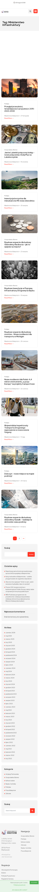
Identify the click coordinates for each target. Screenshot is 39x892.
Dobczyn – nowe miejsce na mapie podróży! (19, 475)
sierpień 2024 (10, 662)
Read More (8, 118)
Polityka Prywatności (8, 876)
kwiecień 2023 (10, 713)
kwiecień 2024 (10, 675)
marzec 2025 (10, 639)
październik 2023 (11, 694)
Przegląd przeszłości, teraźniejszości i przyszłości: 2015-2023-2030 (19, 108)
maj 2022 (9, 749)
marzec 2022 (10, 755)
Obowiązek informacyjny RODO (9, 871)
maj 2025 (9, 636)
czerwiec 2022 (10, 746)
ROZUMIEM (34, 882)
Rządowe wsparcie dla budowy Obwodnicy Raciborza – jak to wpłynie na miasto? (17, 244)
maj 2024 (9, 671)
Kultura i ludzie (10, 781)
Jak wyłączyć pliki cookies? (19, 890)
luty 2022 (9, 759)
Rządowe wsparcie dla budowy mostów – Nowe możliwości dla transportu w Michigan (18, 334)
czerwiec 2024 (10, 668)
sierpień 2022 (10, 739)
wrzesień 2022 (10, 736)
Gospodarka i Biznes (10, 150)
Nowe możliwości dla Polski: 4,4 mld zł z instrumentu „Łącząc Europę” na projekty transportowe (19, 381)
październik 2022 (11, 733)
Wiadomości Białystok (11, 115)
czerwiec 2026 (10, 633)
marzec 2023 (10, 717)
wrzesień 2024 (10, 658)
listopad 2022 (10, 729)
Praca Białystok (11, 790)
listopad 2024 (10, 652)
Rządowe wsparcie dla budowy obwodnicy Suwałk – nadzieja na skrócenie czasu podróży (18, 519)
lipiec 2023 (9, 704)
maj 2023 (9, 710)
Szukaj (7, 548)
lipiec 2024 (9, 665)
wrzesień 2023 (10, 697)
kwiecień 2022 (10, 752)
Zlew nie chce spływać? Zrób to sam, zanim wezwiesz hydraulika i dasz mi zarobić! (20, 583)
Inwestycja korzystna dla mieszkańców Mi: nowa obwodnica (19, 199)
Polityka (6, 104)
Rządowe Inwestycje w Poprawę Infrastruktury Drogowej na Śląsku (19, 289)
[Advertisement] (19, 51)
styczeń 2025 (10, 645)
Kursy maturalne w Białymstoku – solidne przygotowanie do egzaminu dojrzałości (19, 578)
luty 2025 (9, 642)
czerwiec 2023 (10, 707)
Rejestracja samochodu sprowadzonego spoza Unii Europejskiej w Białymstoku (19, 572)
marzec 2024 (10, 678)
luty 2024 (9, 681)
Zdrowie (8, 794)
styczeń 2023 (10, 723)
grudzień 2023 (10, 688)
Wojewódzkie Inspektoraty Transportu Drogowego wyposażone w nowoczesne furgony (16, 428)
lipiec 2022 (9, 742)
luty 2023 (9, 720)
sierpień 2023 (10, 700)
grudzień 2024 (10, 649)
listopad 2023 (10, 691)
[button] (36, 11)
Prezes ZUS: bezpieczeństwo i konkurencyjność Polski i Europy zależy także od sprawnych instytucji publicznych (20, 589)
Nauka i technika (11, 784)
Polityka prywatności (19, 885)
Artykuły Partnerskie (12, 774)
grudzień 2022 (10, 726)
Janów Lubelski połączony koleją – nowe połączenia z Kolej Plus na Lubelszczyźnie (19, 154)
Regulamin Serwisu (7, 879)
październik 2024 (11, 655)
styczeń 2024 (10, 684)
